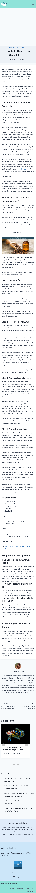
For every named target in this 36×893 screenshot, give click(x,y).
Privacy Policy (29, 888)
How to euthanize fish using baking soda (18, 546)
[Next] (26, 743)
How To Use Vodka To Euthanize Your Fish (8, 706)
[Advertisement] (18, 27)
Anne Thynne (13, 59)
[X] (18, 876)
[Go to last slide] (3, 743)
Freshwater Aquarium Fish (18, 47)
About (12, 888)
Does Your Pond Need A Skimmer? (27, 706)
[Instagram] (22, 876)
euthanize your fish (23, 169)
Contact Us (19, 888)
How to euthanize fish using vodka (16, 549)
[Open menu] (33, 4)
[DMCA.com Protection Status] (18, 865)
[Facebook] (14, 876)
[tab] (13, 764)
